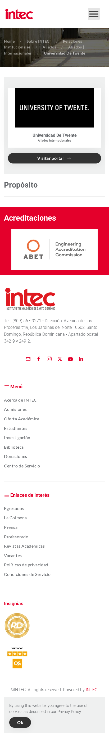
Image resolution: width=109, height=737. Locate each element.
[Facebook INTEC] (38, 358)
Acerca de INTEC (20, 399)
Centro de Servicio (22, 465)
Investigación (17, 437)
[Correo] (28, 358)
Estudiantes (16, 428)
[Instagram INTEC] (49, 358)
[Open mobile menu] (94, 14)
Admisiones (15, 409)
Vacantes (13, 555)
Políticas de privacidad (26, 564)
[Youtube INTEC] (70, 358)
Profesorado (16, 536)
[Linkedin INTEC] (81, 358)
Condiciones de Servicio (27, 574)
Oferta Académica (21, 418)
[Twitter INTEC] (59, 358)
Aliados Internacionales (54, 140)
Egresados (14, 508)
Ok (20, 722)
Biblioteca (14, 446)
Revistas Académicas (24, 545)
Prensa (11, 527)
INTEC (91, 689)
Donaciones (15, 456)
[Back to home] (19, 14)
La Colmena (15, 517)
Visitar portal (50, 158)
